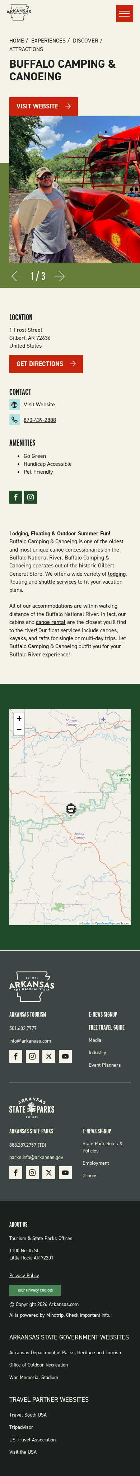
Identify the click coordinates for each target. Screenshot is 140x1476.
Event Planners (105, 1065)
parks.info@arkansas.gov (36, 1157)
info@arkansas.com (30, 1041)
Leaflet (85, 923)
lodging (117, 574)
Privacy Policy (24, 1275)
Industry (97, 1052)
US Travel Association (32, 1439)
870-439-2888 (40, 420)
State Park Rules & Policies (103, 1147)
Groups (90, 1175)
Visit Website (37, 106)
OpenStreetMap (104, 923)
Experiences (48, 41)
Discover (85, 41)
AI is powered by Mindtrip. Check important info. (59, 1315)
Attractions (26, 49)
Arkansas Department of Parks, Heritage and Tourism (65, 1352)
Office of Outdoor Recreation (38, 1364)
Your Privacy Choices (35, 1290)
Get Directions (40, 364)
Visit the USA (23, 1452)
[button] (70, 810)
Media (95, 1040)
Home (16, 41)
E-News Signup (103, 1014)
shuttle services (57, 581)
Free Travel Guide (107, 1027)
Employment (96, 1163)
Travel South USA (28, 1415)
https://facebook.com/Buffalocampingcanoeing (15, 497)
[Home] (19, 13)
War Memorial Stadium (33, 1377)
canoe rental (51, 622)
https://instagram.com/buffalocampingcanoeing (30, 497)
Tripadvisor (21, 1427)
